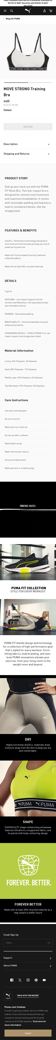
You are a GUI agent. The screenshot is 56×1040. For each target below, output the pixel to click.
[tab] (16, 82)
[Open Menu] (6, 11)
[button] (6, 11)
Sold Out (28, 126)
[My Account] (44, 11)
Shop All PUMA (13, 18)
